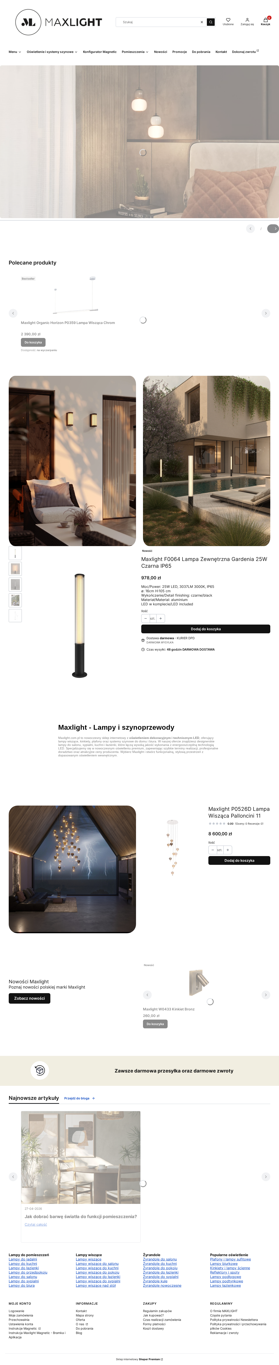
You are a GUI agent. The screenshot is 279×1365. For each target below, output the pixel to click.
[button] (211, 22)
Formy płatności (154, 1324)
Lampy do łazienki (24, 1268)
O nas (80, 1324)
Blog (79, 1333)
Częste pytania (221, 1315)
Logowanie (16, 1311)
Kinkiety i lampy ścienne (230, 1268)
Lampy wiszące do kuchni (97, 1268)
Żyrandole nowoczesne (162, 1285)
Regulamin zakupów (157, 1311)
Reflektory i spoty (225, 1272)
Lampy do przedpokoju (28, 1272)
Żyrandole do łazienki (161, 1272)
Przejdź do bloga (76, 1098)
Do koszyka (33, 342)
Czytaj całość (36, 1224)
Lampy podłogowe (225, 1276)
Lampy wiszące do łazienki (98, 1276)
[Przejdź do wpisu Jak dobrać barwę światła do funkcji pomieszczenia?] (80, 1157)
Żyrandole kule (155, 1281)
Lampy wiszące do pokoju (97, 1272)
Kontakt (81, 1311)
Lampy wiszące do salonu (97, 1263)
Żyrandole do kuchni (160, 1263)
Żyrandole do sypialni (161, 1276)
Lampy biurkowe (224, 1263)
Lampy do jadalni (23, 1259)
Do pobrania (84, 1328)
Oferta (80, 1319)
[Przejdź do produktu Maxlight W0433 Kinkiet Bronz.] (197, 983)
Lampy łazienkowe (225, 1285)
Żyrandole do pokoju (160, 1268)
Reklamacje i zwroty (224, 1333)
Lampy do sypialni (24, 1281)
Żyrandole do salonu (160, 1259)
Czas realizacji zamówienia (162, 1319)
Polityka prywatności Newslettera (234, 1319)
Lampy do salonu (23, 1276)
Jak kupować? (153, 1315)
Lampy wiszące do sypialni (98, 1281)
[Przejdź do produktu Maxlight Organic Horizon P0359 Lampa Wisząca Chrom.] (75, 297)
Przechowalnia (19, 1319)
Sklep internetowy (138, 1359)
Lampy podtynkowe (226, 1281)
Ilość (144, 611)
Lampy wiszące (88, 1259)
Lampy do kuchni (23, 1263)
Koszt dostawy (153, 1328)
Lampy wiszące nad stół (96, 1285)
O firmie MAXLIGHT (224, 1311)
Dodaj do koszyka (206, 629)
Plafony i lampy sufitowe (230, 1259)
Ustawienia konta (21, 1324)
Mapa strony (85, 1315)
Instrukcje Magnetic (23, 1328)
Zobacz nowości (29, 998)
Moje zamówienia (21, 1315)
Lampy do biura (22, 1285)
